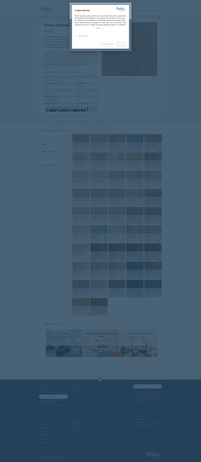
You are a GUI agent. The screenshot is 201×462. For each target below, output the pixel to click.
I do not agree (107, 44)
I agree (121, 44)
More (98, 28)
